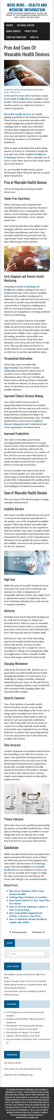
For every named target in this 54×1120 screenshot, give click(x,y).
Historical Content (26, 25)
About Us (34, 37)
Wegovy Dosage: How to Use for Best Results (25, 981)
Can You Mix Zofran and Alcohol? (22, 1029)
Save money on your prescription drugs (23, 1068)
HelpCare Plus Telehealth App (18, 1074)
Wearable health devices (17, 114)
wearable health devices (19, 98)
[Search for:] (27, 953)
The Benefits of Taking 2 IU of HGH (23, 1032)
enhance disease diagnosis (23, 422)
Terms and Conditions (16, 37)
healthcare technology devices (25, 156)
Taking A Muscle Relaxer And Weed (22, 1035)
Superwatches (11, 367)
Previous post (19, 932)
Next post (37, 932)
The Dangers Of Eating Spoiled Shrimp (24, 1025)
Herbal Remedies (13, 31)
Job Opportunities (12, 1062)
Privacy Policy (31, 31)
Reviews (9, 25)
